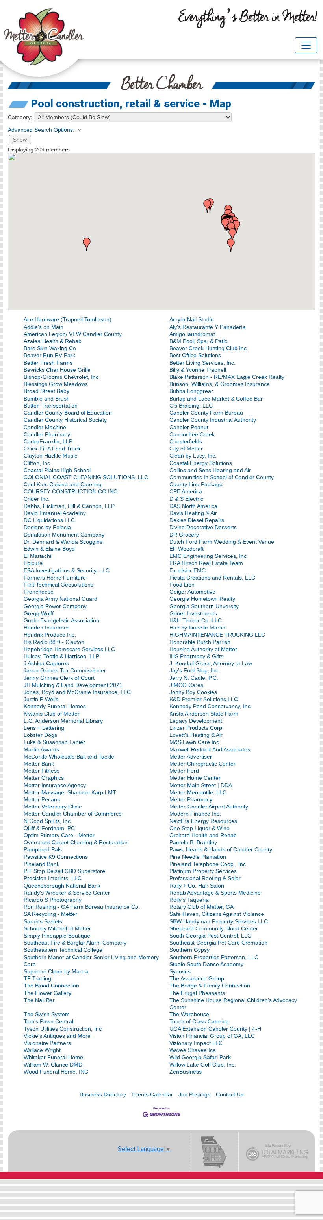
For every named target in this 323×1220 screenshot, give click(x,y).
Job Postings (194, 1094)
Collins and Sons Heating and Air (210, 470)
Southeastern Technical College (63, 950)
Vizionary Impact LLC (196, 1043)
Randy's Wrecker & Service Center (67, 893)
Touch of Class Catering (199, 1021)
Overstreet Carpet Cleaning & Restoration (76, 842)
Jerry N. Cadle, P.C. (193, 678)
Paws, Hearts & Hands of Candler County (220, 849)
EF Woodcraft (186, 549)
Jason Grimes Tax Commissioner (65, 670)
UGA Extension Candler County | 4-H (215, 1029)
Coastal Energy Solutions (200, 463)
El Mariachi (37, 556)
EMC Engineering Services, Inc (208, 556)
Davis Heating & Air (193, 513)
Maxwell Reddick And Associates (209, 749)
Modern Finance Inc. (195, 813)
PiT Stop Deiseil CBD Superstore (64, 871)
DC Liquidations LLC (49, 520)
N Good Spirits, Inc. (48, 821)
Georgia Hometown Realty (202, 599)
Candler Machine (45, 427)
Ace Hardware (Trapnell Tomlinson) (67, 319)
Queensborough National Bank (62, 885)
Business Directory (103, 1094)
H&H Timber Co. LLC (195, 620)
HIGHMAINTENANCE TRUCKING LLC (217, 634)
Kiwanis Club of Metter (52, 714)
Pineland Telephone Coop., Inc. (208, 864)
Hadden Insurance (47, 627)
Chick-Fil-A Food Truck (52, 448)
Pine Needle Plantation (197, 857)
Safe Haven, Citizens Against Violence (216, 914)
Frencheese (39, 592)
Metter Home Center (195, 778)
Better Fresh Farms (48, 363)
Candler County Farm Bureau (206, 413)
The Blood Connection (51, 985)
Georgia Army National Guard (60, 599)
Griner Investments (193, 613)
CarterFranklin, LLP (48, 441)
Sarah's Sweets (43, 921)
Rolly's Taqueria (189, 900)
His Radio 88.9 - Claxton (54, 642)
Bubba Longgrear (191, 391)
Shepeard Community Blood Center (213, 928)
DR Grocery (184, 535)
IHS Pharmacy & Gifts (196, 656)
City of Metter (186, 448)
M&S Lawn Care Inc (194, 742)
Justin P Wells (41, 699)
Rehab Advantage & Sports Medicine (215, 893)
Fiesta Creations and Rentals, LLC (212, 577)
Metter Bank (39, 763)
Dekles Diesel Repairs (196, 520)
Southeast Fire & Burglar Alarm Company (75, 942)
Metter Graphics (44, 778)
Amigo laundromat (192, 334)
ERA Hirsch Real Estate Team (206, 563)
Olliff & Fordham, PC (49, 828)
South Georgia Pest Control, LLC (210, 935)
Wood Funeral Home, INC (56, 1072)
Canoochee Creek (192, 434)
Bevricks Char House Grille (57, 370)
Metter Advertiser (190, 756)
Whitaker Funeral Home (53, 1057)
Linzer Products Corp (195, 728)
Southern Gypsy (189, 950)
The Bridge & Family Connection (209, 985)
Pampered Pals (43, 849)
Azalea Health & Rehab (53, 341)
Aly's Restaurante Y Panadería (207, 327)
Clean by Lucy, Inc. (193, 455)
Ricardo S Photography (53, 900)
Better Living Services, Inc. (202, 363)
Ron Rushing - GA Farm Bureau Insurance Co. (82, 907)
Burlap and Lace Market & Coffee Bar (216, 398)
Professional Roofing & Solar (205, 878)
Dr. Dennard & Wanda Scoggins (63, 542)
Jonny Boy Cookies (193, 692)
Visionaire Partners (47, 1043)
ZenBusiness (185, 1072)
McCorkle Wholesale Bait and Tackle (69, 756)
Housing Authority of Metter (203, 649)
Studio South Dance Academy (206, 964)
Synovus (180, 971)
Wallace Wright (42, 1050)
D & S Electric (186, 499)
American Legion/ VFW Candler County (73, 334)
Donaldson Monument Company (64, 535)
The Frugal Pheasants (197, 993)
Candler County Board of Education (68, 413)
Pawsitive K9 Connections (56, 857)
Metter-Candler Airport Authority (208, 806)
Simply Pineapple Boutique (57, 935)
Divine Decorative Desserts (203, 527)
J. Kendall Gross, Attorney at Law (210, 663)
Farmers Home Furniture (55, 577)
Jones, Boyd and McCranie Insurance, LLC (77, 692)
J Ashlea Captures (46, 663)
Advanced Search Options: (41, 130)
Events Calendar (152, 1094)
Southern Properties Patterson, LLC (213, 957)
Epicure (33, 563)
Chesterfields (185, 441)
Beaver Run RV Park (49, 355)
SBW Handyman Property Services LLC (218, 921)
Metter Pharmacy (190, 799)
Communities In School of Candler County (221, 477)
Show (20, 140)
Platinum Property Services (203, 871)
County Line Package (196, 484)
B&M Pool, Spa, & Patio (198, 341)
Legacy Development (195, 721)
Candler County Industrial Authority (212, 420)
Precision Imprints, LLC (53, 878)
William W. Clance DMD (53, 1064)
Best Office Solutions (195, 355)
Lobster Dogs (40, 735)
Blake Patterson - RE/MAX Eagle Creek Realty (226, 377)
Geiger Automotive (192, 592)
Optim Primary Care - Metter (59, 835)
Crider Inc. (37, 499)
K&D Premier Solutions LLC (203, 699)
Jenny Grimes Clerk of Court (59, 678)
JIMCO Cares (186, 685)
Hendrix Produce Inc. (50, 634)
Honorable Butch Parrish (199, 642)
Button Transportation (51, 405)
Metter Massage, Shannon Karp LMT (70, 792)
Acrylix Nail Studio (191, 319)
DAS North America (193, 506)
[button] (231, 245)
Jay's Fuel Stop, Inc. (194, 670)
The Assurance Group (196, 978)
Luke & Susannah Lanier (54, 742)
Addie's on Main (43, 327)
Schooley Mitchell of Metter (57, 928)
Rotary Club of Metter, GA (201, 907)
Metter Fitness (41, 771)
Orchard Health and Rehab (203, 835)
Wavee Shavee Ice (192, 1050)
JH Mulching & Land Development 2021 (73, 685)
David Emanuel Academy (55, 513)
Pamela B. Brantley (193, 842)
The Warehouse (189, 1014)
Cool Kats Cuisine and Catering (63, 484)
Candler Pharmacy (47, 434)
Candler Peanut (188, 427)
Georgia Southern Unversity (204, 606)
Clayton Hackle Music (50, 455)
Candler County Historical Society (65, 420)
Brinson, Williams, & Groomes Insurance (219, 384)
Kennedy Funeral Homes (55, 706)
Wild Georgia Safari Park (200, 1057)
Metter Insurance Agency (55, 785)
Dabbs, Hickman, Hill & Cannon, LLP (69, 506)
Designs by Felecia (47, 527)
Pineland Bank (41, 864)
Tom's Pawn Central (48, 1021)
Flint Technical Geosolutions (58, 584)
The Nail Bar (39, 1000)
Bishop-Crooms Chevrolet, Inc (61, 377)
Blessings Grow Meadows (56, 384)
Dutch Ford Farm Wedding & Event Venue (221, 542)
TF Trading (37, 978)
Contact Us (229, 1094)
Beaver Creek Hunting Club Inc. (208, 348)
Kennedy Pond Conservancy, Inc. (210, 706)
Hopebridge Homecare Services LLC (69, 649)
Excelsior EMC (187, 570)
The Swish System (47, 1014)
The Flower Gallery (47, 993)
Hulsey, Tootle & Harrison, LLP (61, 656)
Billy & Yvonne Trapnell (197, 370)
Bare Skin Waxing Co (50, 348)
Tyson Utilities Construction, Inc (63, 1029)
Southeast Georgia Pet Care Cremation (218, 942)
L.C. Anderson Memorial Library (63, 721)
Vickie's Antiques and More (57, 1036)
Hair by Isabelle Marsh (197, 627)
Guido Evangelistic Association (61, 620)
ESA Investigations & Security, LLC (67, 570)
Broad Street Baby (46, 391)
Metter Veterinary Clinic (53, 806)
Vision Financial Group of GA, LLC (212, 1036)
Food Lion (182, 584)
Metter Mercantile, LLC (197, 792)
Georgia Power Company (55, 606)
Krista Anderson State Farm (203, 714)
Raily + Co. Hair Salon (196, 885)
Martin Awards (41, 749)
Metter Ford (184, 771)
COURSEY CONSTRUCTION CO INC (70, 491)
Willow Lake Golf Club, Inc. (202, 1064)
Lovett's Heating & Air (196, 735)
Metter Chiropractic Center (202, 763)
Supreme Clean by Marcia (56, 971)
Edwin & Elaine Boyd (49, 549)
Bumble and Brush (47, 398)
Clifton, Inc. (38, 463)
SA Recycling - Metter (50, 914)
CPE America (185, 491)
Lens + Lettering (44, 728)
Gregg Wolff (39, 613)
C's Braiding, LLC (191, 405)
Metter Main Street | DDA (200, 785)
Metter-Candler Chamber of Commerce (73, 813)
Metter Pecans (42, 799)
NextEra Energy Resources (203, 821)
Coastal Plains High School (57, 470)
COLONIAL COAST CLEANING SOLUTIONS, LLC (86, 477)
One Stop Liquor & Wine (199, 828)
